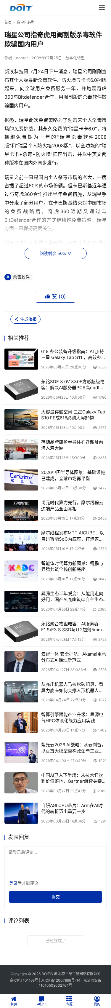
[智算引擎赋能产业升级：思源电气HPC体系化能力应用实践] (21, 722)
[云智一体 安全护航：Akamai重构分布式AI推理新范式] (21, 661)
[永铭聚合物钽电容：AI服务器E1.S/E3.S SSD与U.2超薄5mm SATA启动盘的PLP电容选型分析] (21, 631)
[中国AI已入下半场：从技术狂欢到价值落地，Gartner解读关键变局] (21, 782)
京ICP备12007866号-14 (61, 980)
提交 (56, 896)
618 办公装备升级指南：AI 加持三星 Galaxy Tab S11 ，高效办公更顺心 (73, 355)
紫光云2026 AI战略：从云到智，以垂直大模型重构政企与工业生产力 (73, 748)
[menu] (102, 7)
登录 (13, 883)
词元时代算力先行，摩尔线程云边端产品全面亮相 (72, 505)
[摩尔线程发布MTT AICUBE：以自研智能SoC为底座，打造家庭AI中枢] (21, 540)
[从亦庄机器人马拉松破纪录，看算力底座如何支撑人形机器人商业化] (21, 691)
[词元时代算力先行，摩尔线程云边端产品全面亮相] (21, 510)
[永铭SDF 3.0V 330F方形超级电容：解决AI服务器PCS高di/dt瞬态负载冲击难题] (21, 389)
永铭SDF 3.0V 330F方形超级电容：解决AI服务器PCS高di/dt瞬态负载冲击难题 (72, 385)
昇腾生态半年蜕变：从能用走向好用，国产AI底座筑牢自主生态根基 (72, 597)
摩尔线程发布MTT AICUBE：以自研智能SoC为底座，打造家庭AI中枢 (72, 536)
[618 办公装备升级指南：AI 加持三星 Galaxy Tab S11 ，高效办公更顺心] (21, 359)
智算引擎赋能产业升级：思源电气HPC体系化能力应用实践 (72, 717)
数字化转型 (75, 57)
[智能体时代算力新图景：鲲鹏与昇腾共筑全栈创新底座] (21, 571)
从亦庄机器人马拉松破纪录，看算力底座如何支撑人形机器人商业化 (72, 687)
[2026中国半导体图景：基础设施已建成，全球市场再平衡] (21, 480)
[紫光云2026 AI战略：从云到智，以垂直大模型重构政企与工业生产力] (21, 752)
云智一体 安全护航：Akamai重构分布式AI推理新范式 (73, 657)
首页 (8, 22)
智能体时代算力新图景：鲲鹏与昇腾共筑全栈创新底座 (72, 566)
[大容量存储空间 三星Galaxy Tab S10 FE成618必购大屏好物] (21, 419)
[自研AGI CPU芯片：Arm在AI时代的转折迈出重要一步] (21, 813)
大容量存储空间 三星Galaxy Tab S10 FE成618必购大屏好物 (73, 415)
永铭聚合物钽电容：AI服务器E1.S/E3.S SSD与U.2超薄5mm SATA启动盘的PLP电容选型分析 (73, 627)
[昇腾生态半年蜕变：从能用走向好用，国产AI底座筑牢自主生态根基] (21, 601)
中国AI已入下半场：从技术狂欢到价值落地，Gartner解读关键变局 (73, 778)
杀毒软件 (21, 276)
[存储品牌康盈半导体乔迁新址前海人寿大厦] (21, 449)
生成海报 (28, 319)
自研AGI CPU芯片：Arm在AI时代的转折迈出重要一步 (72, 808)
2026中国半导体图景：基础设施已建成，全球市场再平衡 (73, 475)
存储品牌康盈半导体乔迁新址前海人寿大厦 (72, 445)
